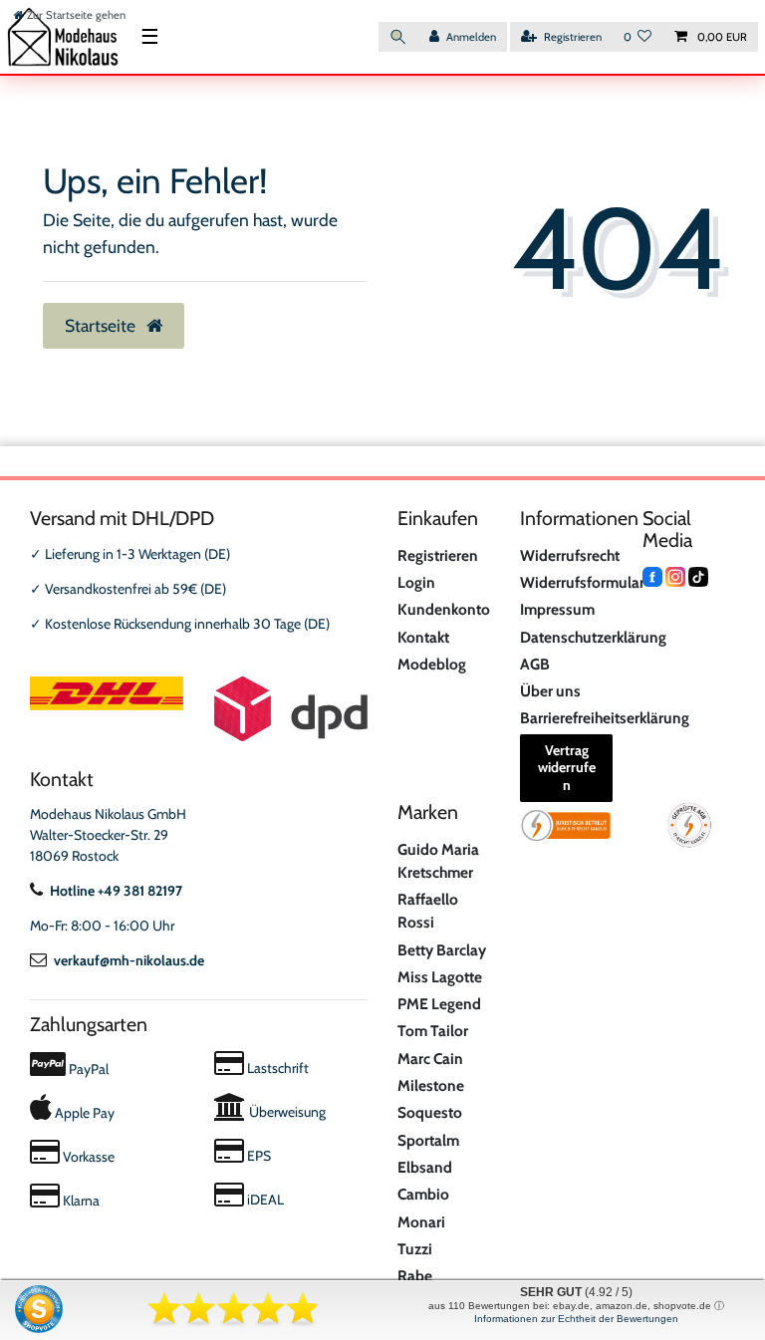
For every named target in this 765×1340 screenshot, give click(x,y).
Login (416, 582)
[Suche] (398, 37)
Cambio (423, 1194)
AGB (535, 664)
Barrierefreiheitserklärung (604, 717)
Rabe (414, 1275)
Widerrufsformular (582, 582)
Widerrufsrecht (570, 555)
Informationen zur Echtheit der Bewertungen (576, 1318)
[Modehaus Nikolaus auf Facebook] (652, 575)
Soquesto (429, 1112)
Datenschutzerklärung (593, 637)
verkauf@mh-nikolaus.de (129, 960)
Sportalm (428, 1140)
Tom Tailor (432, 1030)
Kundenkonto (443, 609)
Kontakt (423, 637)
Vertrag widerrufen (567, 767)
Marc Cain (430, 1058)
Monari (421, 1221)
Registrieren (437, 555)
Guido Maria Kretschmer (438, 861)
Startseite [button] (102, 325)
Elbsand (424, 1167)
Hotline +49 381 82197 (116, 891)
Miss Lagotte (439, 976)
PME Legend (439, 1003)
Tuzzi (414, 1248)
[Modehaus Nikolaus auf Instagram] (675, 575)
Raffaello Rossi (427, 911)
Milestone (430, 1085)
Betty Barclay (441, 949)
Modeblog (431, 664)
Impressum (557, 609)
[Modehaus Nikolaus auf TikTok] (698, 575)
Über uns (550, 690)
